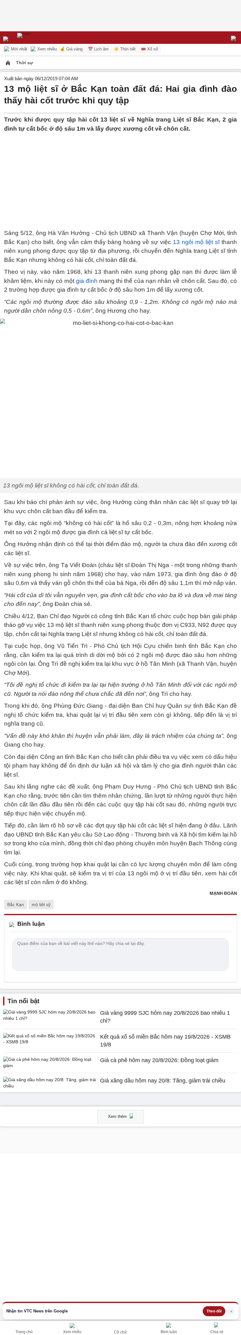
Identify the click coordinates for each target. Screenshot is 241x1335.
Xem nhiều (46, 49)
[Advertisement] (120, 177)
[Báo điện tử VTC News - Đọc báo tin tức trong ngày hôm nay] (38, 37)
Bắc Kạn (15, 904)
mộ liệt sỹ (41, 904)
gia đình (87, 281)
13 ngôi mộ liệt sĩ (195, 242)
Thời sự (24, 62)
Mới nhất (18, 49)
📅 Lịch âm (98, 49)
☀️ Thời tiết (125, 49)
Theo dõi (214, 1311)
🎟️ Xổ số (149, 49)
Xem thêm (118, 1116)
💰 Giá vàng (71, 49)
